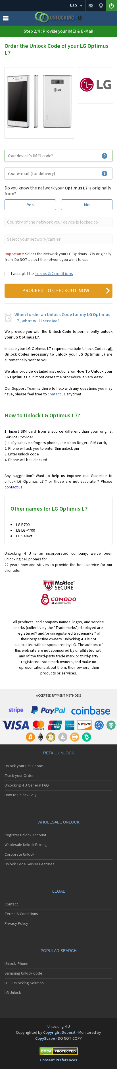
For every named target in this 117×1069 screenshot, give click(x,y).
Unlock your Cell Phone (24, 766)
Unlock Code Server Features (30, 864)
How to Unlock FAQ (20, 795)
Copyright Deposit (59, 1032)
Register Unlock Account (25, 835)
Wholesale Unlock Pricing (26, 845)
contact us (57, 394)
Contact (11, 904)
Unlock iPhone (16, 964)
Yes (30, 205)
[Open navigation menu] (6, 19)
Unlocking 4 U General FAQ (27, 785)
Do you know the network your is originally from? (58, 191)
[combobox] (58, 222)
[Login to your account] (111, 5)
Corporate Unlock (19, 854)
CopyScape (45, 1038)
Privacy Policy (16, 923)
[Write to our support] (90, 5)
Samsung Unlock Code (23, 973)
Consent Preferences (58, 1060)
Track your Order (19, 776)
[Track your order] (101, 5)
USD (73, 6)
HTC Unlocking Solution (24, 983)
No (87, 205)
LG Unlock (13, 993)
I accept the (42, 274)
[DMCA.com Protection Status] (58, 1052)
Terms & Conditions (54, 274)
